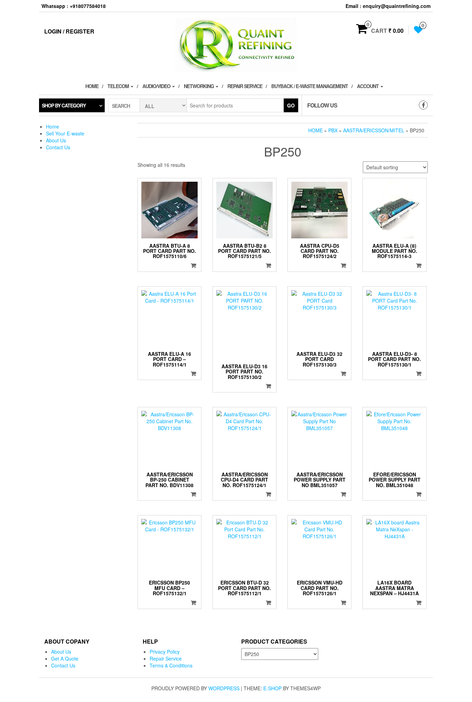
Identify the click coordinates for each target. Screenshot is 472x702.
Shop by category (64, 105)
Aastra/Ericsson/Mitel (373, 130)
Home (91, 86)
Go (291, 105)
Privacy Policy (165, 651)
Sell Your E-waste (65, 133)
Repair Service (244, 86)
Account (368, 86)
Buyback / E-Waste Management (309, 86)
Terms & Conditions (171, 665)
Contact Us (58, 147)
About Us (56, 140)
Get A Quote (64, 658)
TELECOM (118, 86)
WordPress (223, 688)
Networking (199, 86)
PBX (333, 130)
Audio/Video (156, 86)
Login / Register (69, 31)
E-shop (272, 688)
